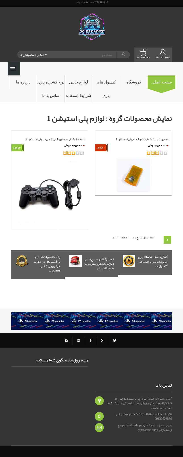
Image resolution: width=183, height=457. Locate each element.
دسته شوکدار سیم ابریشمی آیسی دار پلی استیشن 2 (55, 138)
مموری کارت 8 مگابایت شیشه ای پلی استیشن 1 (142, 138)
